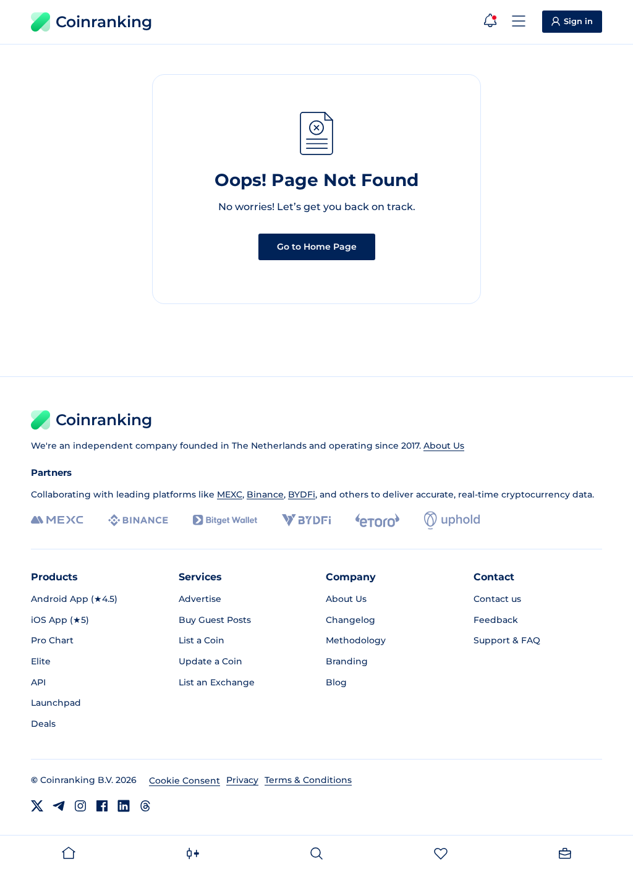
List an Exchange (217, 682)
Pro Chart (52, 640)
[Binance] (138, 520)
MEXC (229, 494)
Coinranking (104, 21)
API (38, 682)
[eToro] (377, 520)
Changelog (350, 619)
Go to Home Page (317, 246)
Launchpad (56, 702)
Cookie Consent (184, 780)
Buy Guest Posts (215, 619)
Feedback (496, 619)
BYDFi (301, 494)
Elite (41, 661)
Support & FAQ (507, 640)
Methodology (356, 640)
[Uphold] (452, 520)
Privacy (242, 779)
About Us (443, 445)
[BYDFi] (306, 520)
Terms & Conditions (308, 779)
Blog (336, 682)
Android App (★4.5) (74, 598)
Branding (347, 661)
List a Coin (201, 640)
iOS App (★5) (60, 619)
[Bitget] (225, 520)
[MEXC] (57, 520)
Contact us (497, 598)
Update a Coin (210, 661)
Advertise (200, 598)
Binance (265, 494)
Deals (43, 723)
